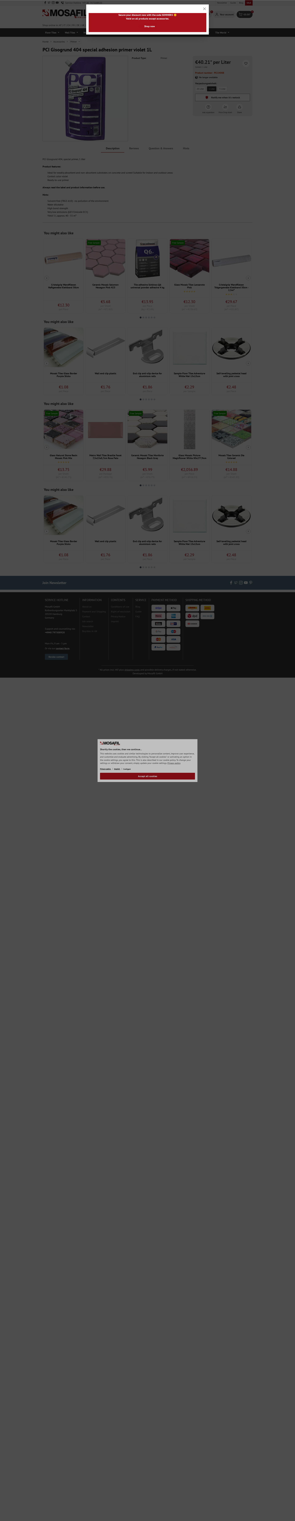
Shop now (149, 26)
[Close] (204, 9)
